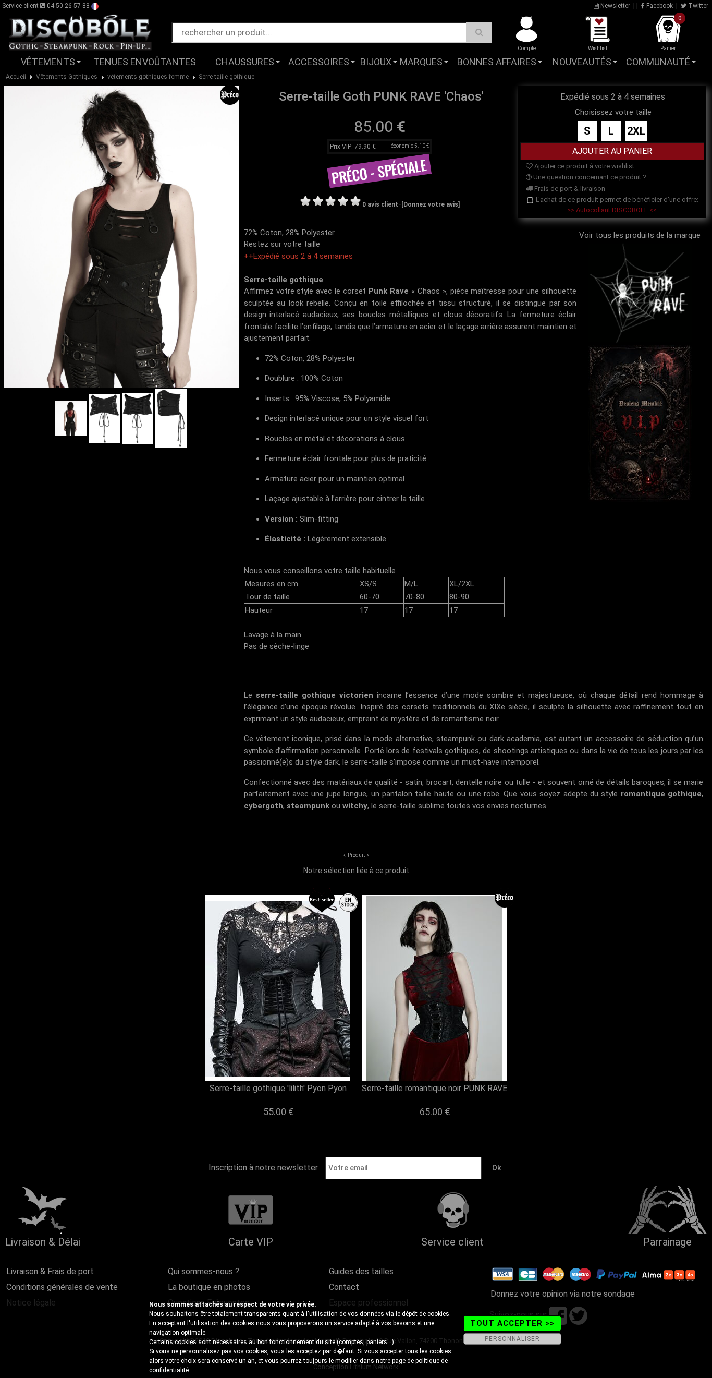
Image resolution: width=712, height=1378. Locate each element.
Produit (356, 855)
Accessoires (318, 61)
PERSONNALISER (512, 1339)
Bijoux (375, 61)
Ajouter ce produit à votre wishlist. (584, 166)
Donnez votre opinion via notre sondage (562, 1294)
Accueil (16, 76)
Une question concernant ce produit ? (589, 177)
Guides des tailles (361, 1271)
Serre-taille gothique (226, 76)
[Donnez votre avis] (430, 204)
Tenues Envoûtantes (144, 61)
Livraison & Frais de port (50, 1271)
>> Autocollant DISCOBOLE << (612, 210)
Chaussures (244, 61)
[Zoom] (121, 236)
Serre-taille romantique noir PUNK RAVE (434, 1088)
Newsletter (614, 5)
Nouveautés (582, 61)
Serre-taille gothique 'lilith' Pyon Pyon (278, 1088)
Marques (421, 61)
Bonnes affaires (496, 61)
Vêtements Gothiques (66, 76)
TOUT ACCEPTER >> (512, 1323)
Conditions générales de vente (62, 1287)
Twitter (697, 5)
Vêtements (48, 61)
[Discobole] (80, 32)
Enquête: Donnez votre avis (607, 78)
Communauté (658, 61)
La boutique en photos (209, 1287)
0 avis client (380, 204)
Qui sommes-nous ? (203, 1271)
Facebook (659, 5)
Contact (344, 1287)
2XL (636, 131)
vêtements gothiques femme (148, 76)
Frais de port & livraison (569, 188)
